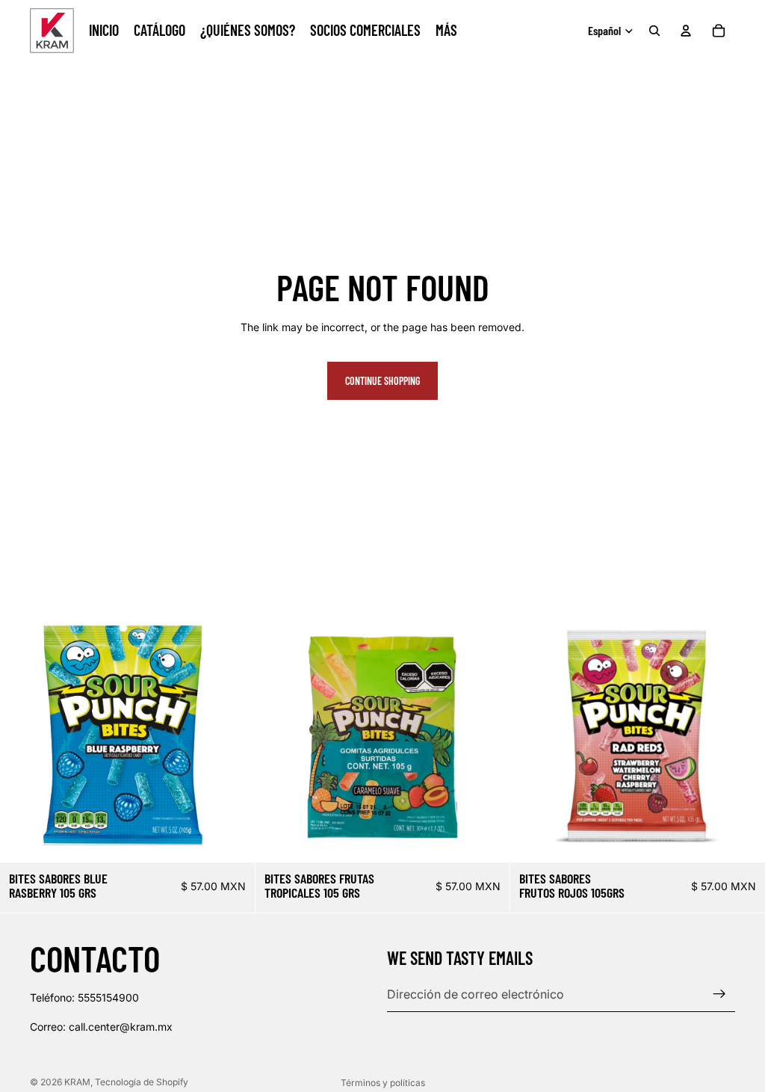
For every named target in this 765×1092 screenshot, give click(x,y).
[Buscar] (654, 30)
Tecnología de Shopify (141, 1082)
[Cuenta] (685, 30)
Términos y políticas (383, 1082)
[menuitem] (446, 30)
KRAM (77, 1082)
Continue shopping (382, 380)
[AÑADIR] (231, 839)
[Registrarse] (719, 994)
